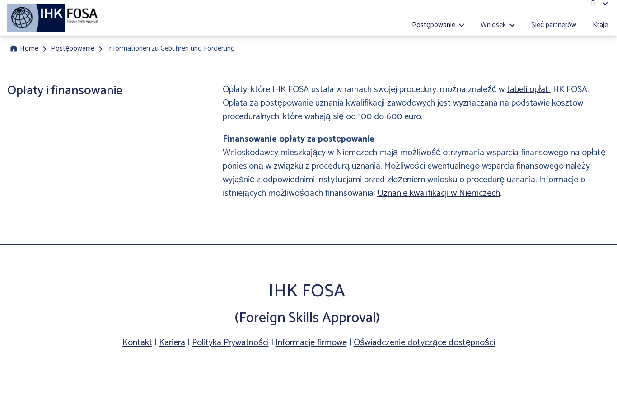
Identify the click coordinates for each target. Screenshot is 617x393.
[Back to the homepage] (53, 18)
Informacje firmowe (311, 342)
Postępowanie (72, 48)
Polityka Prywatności (230, 342)
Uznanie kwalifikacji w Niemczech (438, 193)
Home (29, 48)
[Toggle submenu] (461, 25)
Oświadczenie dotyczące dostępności (424, 342)
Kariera (172, 342)
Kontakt (137, 342)
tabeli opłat (529, 89)
